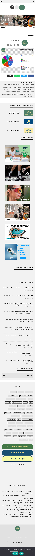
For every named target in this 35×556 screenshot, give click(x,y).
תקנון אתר (8, 541)
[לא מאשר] (33, 551)
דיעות (25, 402)
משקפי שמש (11, 422)
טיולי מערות (29, 412)
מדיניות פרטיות (17, 542)
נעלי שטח (30, 426)
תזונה (31, 439)
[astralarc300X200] (17, 193)
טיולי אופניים (21, 405)
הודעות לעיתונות (17, 402)
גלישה (31, 402)
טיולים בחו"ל (12, 409)
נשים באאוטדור (21, 426)
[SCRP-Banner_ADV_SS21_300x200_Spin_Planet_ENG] (17, 232)
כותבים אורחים (13, 41)
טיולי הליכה (29, 409)
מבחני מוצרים (11, 419)
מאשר (21, 553)
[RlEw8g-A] (17, 212)
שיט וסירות (7, 436)
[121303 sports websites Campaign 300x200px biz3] (17, 153)
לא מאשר (15, 553)
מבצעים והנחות (28, 422)
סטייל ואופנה (12, 426)
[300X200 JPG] (17, 173)
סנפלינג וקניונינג (28, 429)
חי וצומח (8, 402)
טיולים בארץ (21, 409)
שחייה (14, 436)
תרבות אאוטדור (23, 439)
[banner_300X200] (17, 251)
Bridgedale (29, 392)
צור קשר (9, 537)
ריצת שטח (30, 436)
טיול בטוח (30, 405)
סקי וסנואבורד (8, 429)
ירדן (19, 419)
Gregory (13, 392)
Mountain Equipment (26, 395)
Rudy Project (13, 395)
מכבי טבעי (19, 422)
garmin (21, 392)
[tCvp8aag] (17, 21)
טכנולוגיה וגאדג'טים (27, 419)
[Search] (1, 1)
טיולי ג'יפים (12, 405)
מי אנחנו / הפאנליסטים (21, 537)
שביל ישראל (22, 436)
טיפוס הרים (8, 412)
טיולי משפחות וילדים (19, 412)
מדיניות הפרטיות (14, 551)
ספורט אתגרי (18, 429)
